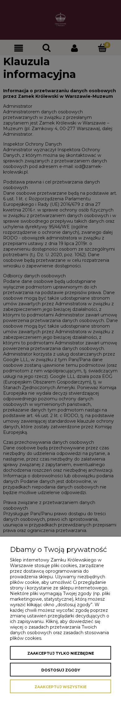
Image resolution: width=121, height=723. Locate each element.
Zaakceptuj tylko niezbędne (60, 653)
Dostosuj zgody (60, 670)
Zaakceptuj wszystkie (60, 686)
